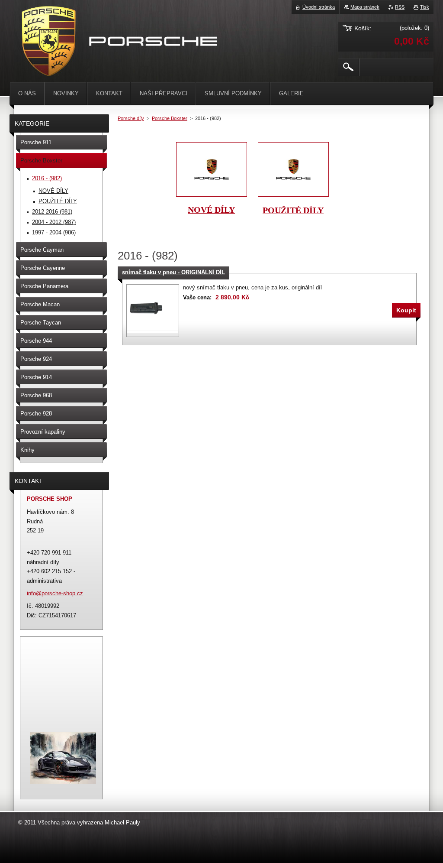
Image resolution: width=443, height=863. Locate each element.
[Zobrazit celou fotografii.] (152, 310)
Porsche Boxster (169, 118)
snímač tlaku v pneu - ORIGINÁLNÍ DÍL (173, 272)
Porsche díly (131, 118)
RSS (399, 7)
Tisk (424, 7)
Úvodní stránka (318, 7)
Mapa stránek (364, 7)
